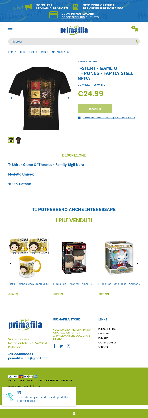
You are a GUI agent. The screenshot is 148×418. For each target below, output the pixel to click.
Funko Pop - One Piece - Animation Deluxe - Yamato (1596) (119, 284)
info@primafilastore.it (55, 386)
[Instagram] (68, 347)
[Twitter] (61, 347)
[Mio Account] (74, 413)
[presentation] (11, 263)
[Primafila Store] (74, 29)
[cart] (136, 30)
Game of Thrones (87, 61)
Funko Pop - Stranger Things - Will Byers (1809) (74, 284)
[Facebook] (54, 347)
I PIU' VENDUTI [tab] (74, 220)
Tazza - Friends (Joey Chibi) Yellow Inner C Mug (29, 284)
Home (11, 52)
